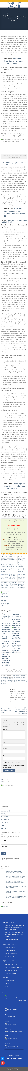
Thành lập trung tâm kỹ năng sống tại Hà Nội (15, 891)
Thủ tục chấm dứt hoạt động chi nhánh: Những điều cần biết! (4, 568)
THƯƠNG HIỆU (5, 819)
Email (5, 749)
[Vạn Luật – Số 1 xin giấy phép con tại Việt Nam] (14, 5)
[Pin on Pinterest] (18, 670)
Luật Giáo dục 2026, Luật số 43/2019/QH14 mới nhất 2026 (14, 872)
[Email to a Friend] (15, 670)
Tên (4, 742)
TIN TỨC (3, 828)
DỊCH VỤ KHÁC (5, 822)
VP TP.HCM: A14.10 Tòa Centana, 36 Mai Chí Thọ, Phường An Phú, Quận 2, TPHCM (14, 934)
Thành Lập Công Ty (10, 947)
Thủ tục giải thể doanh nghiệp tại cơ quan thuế (7, 710)
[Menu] (2, 5)
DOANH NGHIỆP (6, 811)
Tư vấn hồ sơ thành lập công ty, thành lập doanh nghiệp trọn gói (15, 882)
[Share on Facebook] (10, 670)
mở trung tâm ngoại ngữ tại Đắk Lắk (15, 680)
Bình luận (6, 729)
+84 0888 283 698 (12, 1046)
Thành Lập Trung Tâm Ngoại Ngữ (13, 967)
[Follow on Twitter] (15, 1050)
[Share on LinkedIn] (20, 670)
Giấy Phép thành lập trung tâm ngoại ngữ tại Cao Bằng (13, 61)
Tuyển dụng (8, 986)
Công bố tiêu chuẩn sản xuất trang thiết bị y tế (13, 567)
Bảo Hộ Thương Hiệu (10, 973)
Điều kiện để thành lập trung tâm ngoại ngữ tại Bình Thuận (14, 486)
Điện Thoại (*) (5, 846)
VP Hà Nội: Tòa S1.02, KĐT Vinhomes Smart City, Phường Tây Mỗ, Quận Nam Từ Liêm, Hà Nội (14, 927)
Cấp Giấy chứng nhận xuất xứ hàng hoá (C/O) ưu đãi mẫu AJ (21, 568)
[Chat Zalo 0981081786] (2, 1058)
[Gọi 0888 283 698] (3, 1063)
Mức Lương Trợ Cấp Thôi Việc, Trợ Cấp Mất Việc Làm (13, 585)
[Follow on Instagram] (13, 1050)
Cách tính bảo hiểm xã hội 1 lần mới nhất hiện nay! (16, 887)
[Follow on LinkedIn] (16, 1050)
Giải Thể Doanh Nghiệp (11, 953)
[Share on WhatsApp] (7, 670)
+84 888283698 (12, 1009)
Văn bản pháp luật (9, 980)
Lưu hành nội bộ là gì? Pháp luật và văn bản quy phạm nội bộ (5, 603)
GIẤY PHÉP (6, 13)
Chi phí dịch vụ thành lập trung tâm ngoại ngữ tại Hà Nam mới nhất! (16, 896)
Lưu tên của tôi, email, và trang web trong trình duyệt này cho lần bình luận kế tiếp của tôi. (14, 765)
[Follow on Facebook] (11, 1050)
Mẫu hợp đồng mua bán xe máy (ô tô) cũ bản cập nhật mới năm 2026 (15, 877)
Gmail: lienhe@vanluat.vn (11, 939)
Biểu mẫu (7, 983)
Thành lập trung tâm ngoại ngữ (16, 13)
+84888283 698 (10, 1017)
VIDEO (3, 825)
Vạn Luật (18, 1069)
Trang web (6, 755)
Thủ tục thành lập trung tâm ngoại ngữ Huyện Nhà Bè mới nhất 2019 (21, 585)
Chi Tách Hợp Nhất (10, 950)
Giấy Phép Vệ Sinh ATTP (11, 964)
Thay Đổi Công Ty (9, 956)
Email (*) (3, 840)
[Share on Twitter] (12, 670)
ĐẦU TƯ (3, 814)
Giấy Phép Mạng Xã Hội (11, 970)
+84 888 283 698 (12, 1024)
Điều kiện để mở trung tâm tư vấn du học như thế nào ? (4, 585)
